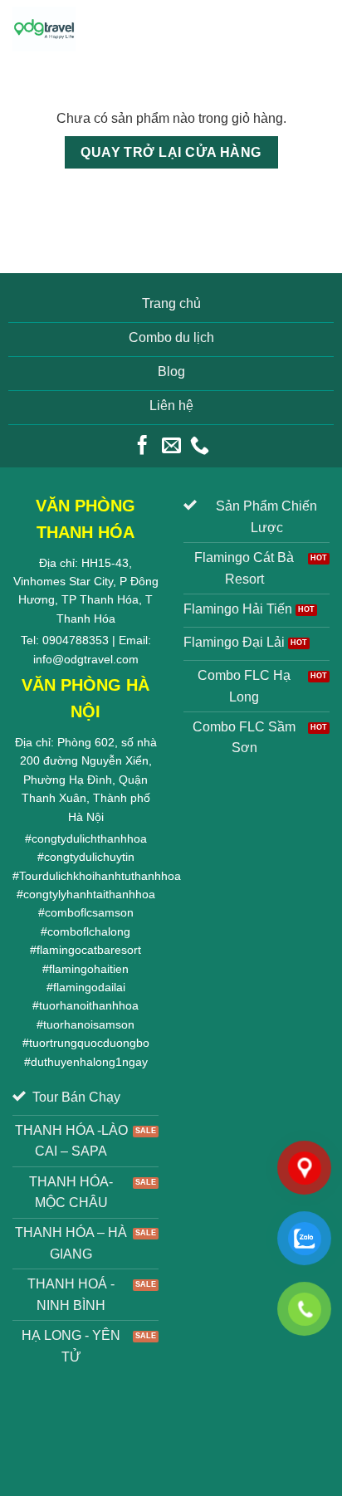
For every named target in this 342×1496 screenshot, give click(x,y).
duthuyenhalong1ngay (89, 1061)
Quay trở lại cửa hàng (171, 152)
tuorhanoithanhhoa (89, 1005)
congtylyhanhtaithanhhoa (89, 894)
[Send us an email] (170, 446)
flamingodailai (89, 987)
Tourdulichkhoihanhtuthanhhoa (100, 875)
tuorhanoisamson (88, 1024)
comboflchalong (88, 931)
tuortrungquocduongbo (89, 1042)
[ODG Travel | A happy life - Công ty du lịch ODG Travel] (44, 29)
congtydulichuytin (89, 856)
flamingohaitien (89, 968)
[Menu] (315, 28)
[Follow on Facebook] (142, 446)
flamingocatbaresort (89, 949)
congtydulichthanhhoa (89, 838)
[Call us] (199, 446)
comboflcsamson (89, 912)
